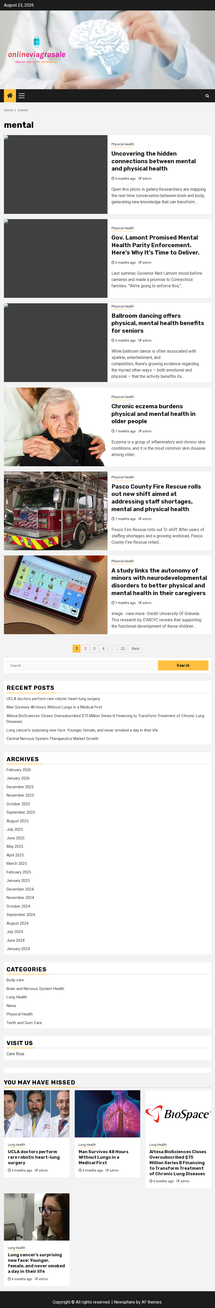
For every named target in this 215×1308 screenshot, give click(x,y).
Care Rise (15, 1053)
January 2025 (18, 880)
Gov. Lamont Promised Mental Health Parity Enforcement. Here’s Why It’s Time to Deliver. (155, 245)
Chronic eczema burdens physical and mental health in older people (153, 414)
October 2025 (18, 804)
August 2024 (17, 923)
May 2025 (15, 846)
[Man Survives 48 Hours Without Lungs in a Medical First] (107, 1113)
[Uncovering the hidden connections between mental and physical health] (56, 174)
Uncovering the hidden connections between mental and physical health (153, 161)
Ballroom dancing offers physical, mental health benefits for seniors (157, 323)
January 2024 (18, 948)
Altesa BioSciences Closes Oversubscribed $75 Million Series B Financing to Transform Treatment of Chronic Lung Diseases (177, 1162)
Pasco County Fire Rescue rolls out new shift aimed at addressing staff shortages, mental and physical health (156, 498)
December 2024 (20, 889)
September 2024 (21, 914)
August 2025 (17, 821)
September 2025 (21, 812)
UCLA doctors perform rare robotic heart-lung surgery (53, 698)
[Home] (10, 96)
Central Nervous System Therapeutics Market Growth (53, 738)
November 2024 (20, 897)
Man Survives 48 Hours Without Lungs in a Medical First (54, 707)
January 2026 (18, 778)
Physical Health (122, 144)
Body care (15, 980)
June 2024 (15, 940)
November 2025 (20, 795)
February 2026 (19, 769)
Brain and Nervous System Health (35, 988)
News (11, 1005)
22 (123, 649)
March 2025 (17, 863)
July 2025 (15, 829)
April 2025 (15, 855)
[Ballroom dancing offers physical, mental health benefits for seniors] (56, 342)
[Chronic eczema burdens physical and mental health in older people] (56, 427)
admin (147, 179)
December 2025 (20, 787)
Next (135, 649)
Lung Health (17, 997)
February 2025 (19, 872)
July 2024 (15, 931)
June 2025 (15, 838)
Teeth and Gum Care (24, 1022)
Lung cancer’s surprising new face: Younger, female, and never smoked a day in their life (82, 730)
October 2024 (18, 906)
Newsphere (124, 1302)
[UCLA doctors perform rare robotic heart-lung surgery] (36, 1113)
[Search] (207, 96)
